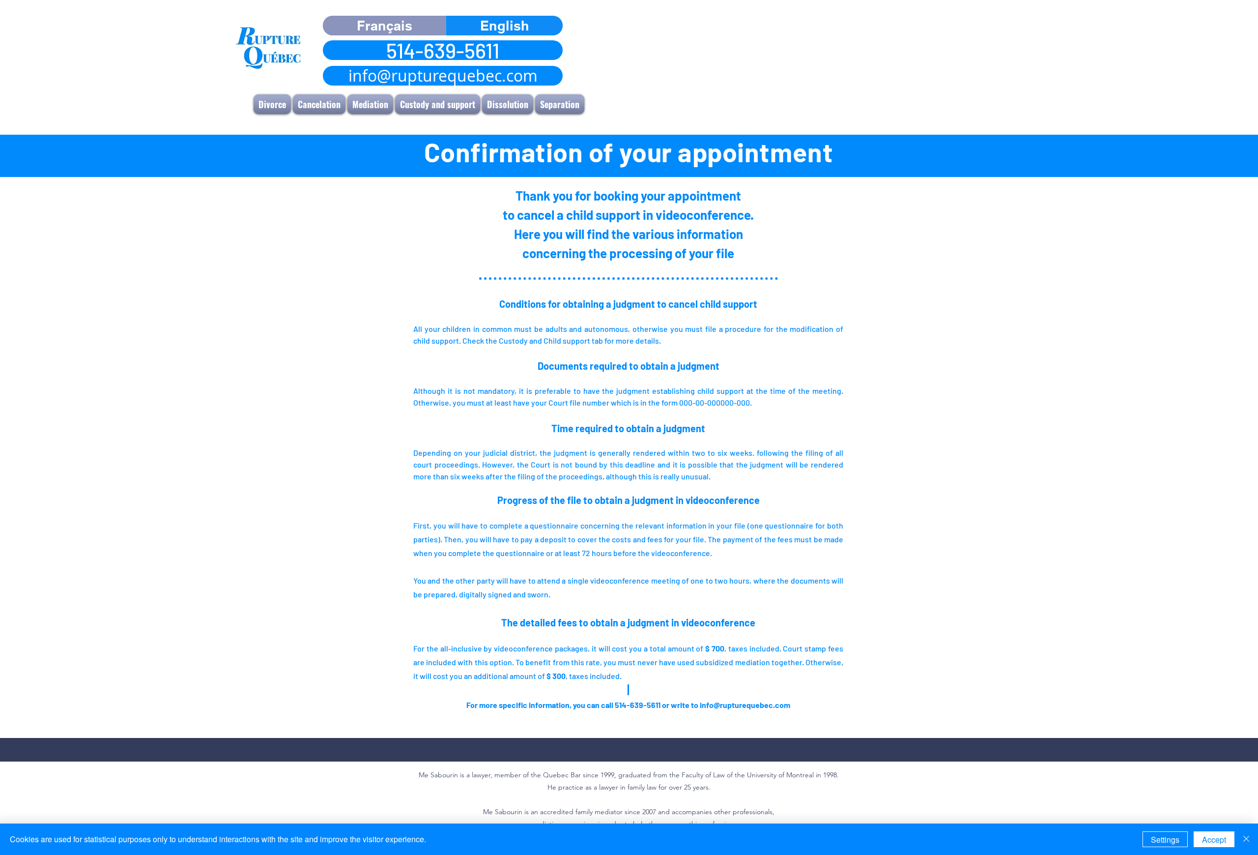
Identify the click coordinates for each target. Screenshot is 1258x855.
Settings (1165, 839)
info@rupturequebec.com (745, 704)
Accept (1214, 839)
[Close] (1246, 839)
